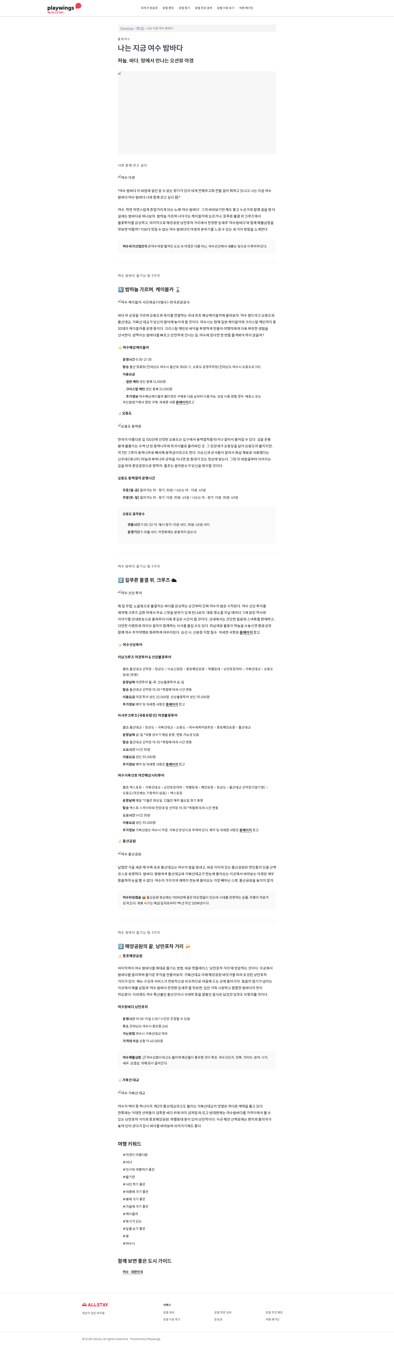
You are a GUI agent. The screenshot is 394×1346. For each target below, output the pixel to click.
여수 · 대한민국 (133, 1272)
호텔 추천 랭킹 (274, 1312)
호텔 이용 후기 (225, 8)
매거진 (140, 28)
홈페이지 (182, 402)
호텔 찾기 (184, 8)
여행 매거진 (246, 8)
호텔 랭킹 (168, 8)
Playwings (127, 28)
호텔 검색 (168, 1312)
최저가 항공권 (149, 8)
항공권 (218, 1319)
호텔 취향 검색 (203, 8)
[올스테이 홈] (64, 8)
